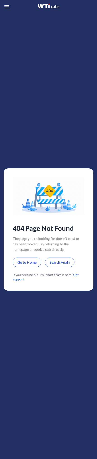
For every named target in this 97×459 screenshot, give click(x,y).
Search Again (60, 262)
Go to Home (27, 262)
